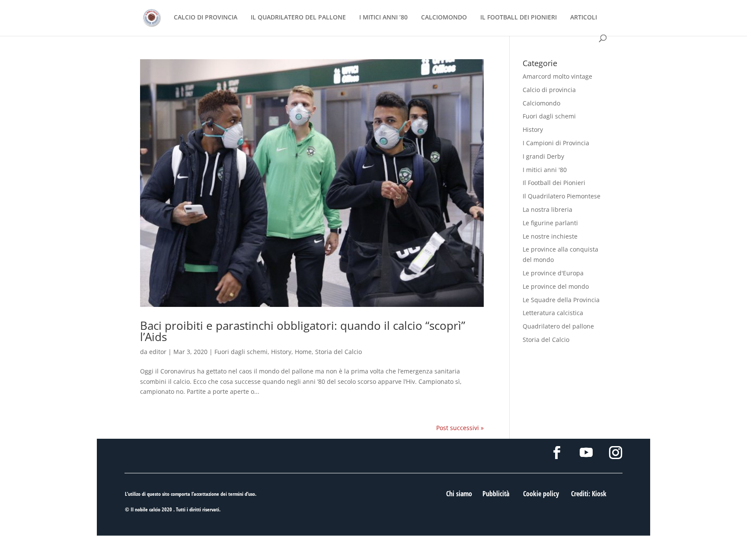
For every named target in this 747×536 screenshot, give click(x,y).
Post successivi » (460, 428)
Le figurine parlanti (550, 223)
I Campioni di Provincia (556, 143)
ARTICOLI (583, 17)
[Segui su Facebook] (557, 453)
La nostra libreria (547, 209)
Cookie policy (541, 493)
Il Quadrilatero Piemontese (561, 196)
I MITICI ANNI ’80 (383, 17)
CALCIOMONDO (444, 17)
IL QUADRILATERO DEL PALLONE (298, 17)
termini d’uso (241, 494)
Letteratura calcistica (553, 313)
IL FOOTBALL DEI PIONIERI (518, 17)
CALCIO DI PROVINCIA (205, 17)
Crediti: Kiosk (589, 493)
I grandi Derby (543, 156)
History (281, 352)
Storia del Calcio (338, 352)
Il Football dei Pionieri (554, 183)
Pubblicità (495, 493)
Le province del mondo (556, 286)
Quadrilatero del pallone (558, 326)
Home (303, 352)
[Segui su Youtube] (586, 453)
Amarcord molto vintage (557, 76)
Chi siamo (459, 493)
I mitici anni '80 (545, 170)
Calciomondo (541, 103)
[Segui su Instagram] (616, 453)
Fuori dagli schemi (241, 352)
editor (157, 352)
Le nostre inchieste (550, 236)
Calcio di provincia (549, 90)
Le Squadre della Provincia (561, 300)
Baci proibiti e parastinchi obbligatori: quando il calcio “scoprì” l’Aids (302, 331)
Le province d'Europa (553, 273)
